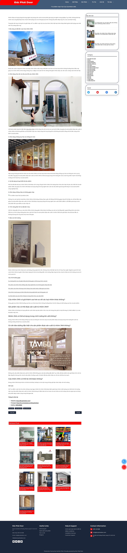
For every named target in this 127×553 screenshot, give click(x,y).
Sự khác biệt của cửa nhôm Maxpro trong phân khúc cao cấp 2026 (25, 296)
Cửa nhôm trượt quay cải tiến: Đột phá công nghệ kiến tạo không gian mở (28, 292)
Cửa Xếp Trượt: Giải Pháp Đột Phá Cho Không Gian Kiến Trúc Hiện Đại (63, 488)
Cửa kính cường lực (91, 63)
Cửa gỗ (88, 59)
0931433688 (19, 405)
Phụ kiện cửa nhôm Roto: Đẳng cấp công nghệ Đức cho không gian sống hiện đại (30, 284)
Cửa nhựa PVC (90, 71)
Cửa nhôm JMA (30, 129)
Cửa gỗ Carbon (90, 61)
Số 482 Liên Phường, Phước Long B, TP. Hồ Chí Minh (104, 536)
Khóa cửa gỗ (90, 72)
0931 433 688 (96, 529)
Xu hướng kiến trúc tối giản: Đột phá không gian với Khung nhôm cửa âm (27, 281)
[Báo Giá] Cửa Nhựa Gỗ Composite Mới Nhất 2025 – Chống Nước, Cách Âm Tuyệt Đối (44, 489)
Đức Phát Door (23, 2)
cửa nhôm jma (18, 408)
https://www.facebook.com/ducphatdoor (27, 403)
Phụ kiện (89, 78)
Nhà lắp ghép (90, 75)
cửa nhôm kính (27, 408)
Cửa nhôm (89, 65)
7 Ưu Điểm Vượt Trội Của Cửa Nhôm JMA (63, 6)
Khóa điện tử (90, 74)
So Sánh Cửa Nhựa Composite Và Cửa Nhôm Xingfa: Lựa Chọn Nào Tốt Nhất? (27, 488)
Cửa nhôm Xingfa (91, 69)
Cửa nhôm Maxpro (91, 66)
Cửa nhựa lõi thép (91, 70)
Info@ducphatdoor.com (99, 532)
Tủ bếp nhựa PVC (91, 80)
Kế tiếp (78, 412)
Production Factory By (50, 551)
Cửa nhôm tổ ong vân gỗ (92, 67)
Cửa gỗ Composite (91, 62)
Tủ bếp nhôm (90, 79)
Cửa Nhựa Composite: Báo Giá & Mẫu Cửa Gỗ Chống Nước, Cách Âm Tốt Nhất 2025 (63, 466)
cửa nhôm (11, 408)
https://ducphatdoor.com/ (23, 400)
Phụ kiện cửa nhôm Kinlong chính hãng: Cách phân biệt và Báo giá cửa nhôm (28, 288)
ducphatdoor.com (21, 538)
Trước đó (12, 412)
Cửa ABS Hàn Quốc (91, 58)
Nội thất (89, 76)
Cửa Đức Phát (60, 551)
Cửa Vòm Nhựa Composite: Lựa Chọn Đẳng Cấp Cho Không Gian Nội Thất (27, 512)
